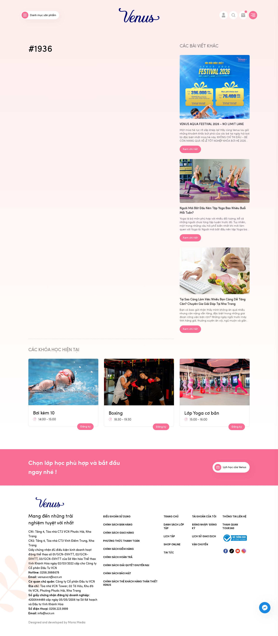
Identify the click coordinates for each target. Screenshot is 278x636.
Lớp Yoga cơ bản (126, 413)
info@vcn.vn (46, 613)
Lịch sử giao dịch (204, 536)
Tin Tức (169, 552)
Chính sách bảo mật (117, 573)
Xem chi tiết (190, 149)
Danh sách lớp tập (174, 526)
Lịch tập (169, 536)
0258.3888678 (49, 572)
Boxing (40, 413)
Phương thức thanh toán (121, 541)
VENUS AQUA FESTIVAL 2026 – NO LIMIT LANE (212, 124)
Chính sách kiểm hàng (118, 549)
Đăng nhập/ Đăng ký (204, 526)
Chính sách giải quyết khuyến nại (126, 565)
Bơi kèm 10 (195, 411)
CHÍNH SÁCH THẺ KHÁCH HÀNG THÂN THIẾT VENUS (130, 583)
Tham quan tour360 (230, 526)
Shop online (172, 544)
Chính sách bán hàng (117, 524)
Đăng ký (85, 427)
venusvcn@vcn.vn (50, 577)
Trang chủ (171, 516)
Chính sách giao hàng (118, 533)
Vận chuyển (200, 544)
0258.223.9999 (58, 609)
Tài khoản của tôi (204, 516)
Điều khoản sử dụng (116, 516)
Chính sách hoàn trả (117, 557)
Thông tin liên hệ (234, 516)
